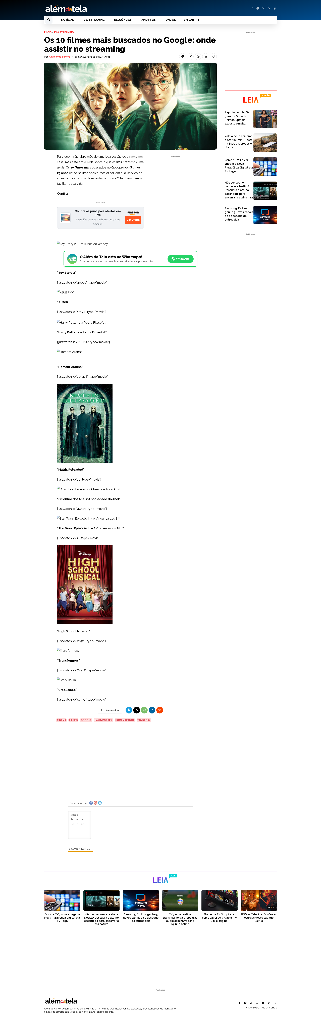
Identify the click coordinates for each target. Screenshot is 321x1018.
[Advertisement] (176, 181)
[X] (263, 9)
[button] (48, 20)
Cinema (61, 720)
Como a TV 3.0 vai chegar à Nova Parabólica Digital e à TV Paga (62, 917)
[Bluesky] (263, 1003)
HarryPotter (103, 720)
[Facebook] (252, 9)
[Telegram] (258, 9)
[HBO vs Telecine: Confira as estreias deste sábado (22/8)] (259, 900)
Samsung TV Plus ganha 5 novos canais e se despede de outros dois (140, 917)
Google (86, 720)
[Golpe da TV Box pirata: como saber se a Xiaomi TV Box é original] (219, 900)
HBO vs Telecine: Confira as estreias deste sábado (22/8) (259, 917)
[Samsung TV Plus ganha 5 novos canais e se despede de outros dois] (265, 215)
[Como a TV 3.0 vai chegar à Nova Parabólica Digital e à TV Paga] (265, 166)
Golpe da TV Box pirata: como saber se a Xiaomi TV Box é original (219, 917)
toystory (143, 720)
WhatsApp (183, 258)
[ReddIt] (213, 56)
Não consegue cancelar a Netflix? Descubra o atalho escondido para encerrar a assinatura (239, 190)
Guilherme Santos (59, 57)
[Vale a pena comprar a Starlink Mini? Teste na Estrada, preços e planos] (265, 142)
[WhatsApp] (269, 9)
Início (47, 32)
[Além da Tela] (100, 9)
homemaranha (124, 720)
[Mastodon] (269, 1003)
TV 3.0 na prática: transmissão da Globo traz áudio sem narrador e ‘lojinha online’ (180, 919)
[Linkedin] (205, 56)
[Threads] (275, 9)
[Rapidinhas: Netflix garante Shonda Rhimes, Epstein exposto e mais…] (265, 119)
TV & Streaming (64, 32)
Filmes (73, 720)
